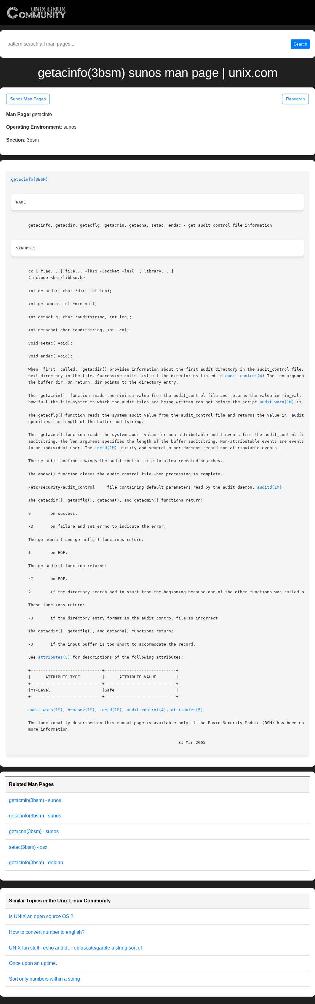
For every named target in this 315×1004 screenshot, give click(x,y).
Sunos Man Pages (28, 98)
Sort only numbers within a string (44, 979)
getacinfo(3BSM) (29, 179)
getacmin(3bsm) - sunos (35, 800)
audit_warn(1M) (277, 402)
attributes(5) (54, 657)
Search (300, 44)
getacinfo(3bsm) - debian (36, 862)
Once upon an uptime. (33, 963)
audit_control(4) (245, 375)
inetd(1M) (106, 448)
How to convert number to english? (47, 932)
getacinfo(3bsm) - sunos (35, 815)
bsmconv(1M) (81, 710)
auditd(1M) (269, 487)
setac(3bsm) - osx (28, 847)
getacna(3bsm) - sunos (34, 831)
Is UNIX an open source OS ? (41, 916)
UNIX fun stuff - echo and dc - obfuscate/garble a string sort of (75, 947)
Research (295, 98)
